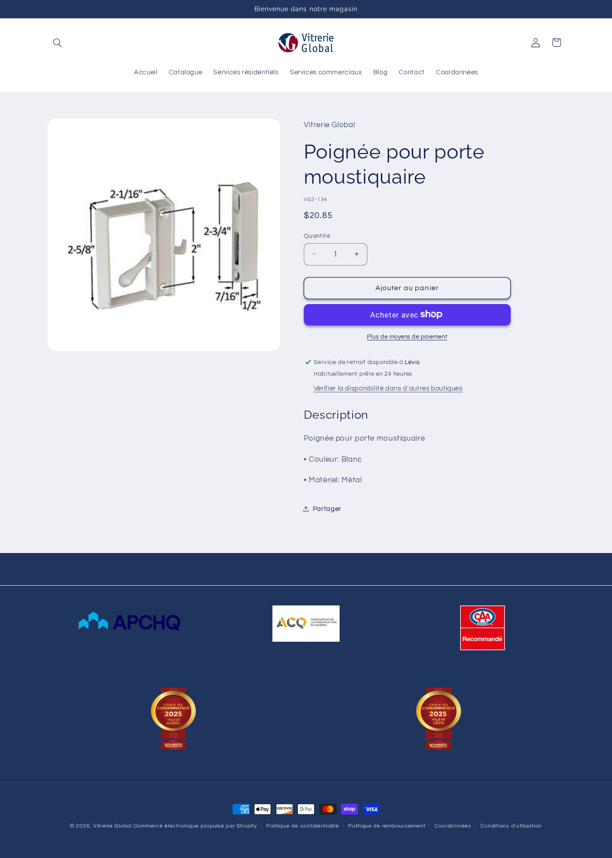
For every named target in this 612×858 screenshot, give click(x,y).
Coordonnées (453, 826)
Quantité (317, 235)
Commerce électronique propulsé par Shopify (195, 826)
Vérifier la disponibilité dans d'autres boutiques (388, 388)
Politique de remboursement (386, 826)
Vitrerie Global (112, 826)
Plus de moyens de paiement (407, 336)
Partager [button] (327, 508)
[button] (57, 42)
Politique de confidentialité (302, 826)
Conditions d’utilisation (511, 826)
